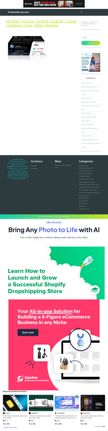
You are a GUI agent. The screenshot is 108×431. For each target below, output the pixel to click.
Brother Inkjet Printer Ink (89, 87)
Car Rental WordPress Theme (49, 216)
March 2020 (34, 168)
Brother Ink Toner (86, 83)
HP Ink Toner (85, 121)
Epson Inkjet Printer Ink (88, 117)
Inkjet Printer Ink (83, 165)
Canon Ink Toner (86, 98)
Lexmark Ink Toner (87, 136)
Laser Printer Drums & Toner (87, 182)
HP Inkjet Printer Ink (87, 124)
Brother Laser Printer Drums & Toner (89, 184)
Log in (56, 167)
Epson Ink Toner (86, 113)
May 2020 (33, 165)
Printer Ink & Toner (84, 196)
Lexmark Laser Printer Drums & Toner (89, 192)
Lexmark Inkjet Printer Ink (89, 139)
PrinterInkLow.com (18, 12)
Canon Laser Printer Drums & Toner (89, 187)
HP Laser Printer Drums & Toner (88, 190)
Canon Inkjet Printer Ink (88, 102)
